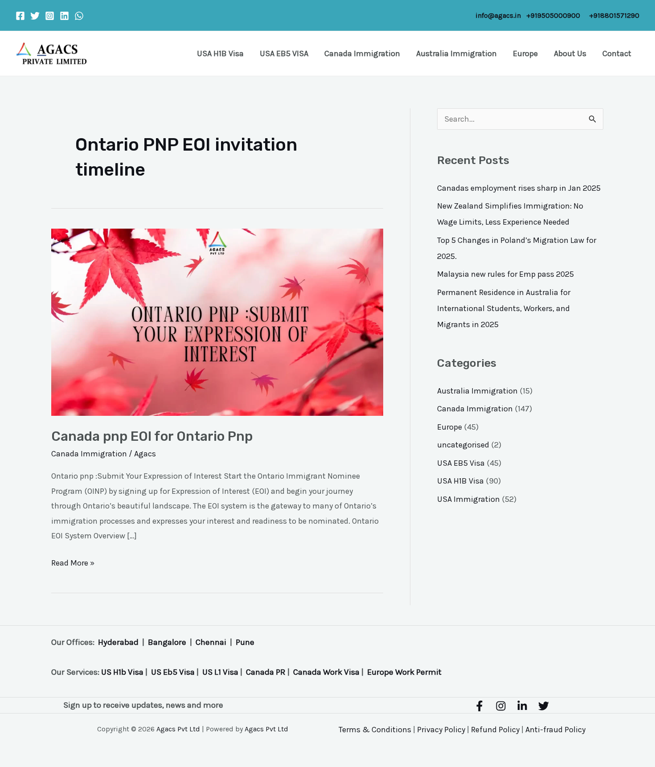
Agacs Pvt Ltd (178, 729)
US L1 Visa (220, 672)
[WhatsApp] (79, 16)
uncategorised (463, 445)
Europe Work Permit (404, 672)
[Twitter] (35, 16)
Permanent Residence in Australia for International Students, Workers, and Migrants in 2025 (503, 308)
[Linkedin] (64, 16)
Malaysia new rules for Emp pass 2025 (505, 274)
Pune (245, 642)
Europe (525, 53)
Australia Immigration (456, 53)
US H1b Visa (122, 672)
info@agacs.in (498, 15)
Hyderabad (118, 642)
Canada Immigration (362, 53)
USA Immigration (468, 499)
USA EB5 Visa (461, 463)
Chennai (211, 642)
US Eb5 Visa (173, 672)
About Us (570, 53)
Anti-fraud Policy (555, 729)
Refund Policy (495, 729)
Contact (616, 53)
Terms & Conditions (375, 729)
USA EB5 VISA (284, 53)
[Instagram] (49, 16)
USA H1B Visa (220, 53)
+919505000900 (553, 15)
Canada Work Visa (326, 672)
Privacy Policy (441, 729)
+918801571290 (614, 15)
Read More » (72, 562)
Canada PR (266, 672)
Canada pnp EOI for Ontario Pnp (152, 436)
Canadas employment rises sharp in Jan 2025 (519, 188)
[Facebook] (20, 16)
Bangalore (167, 642)
